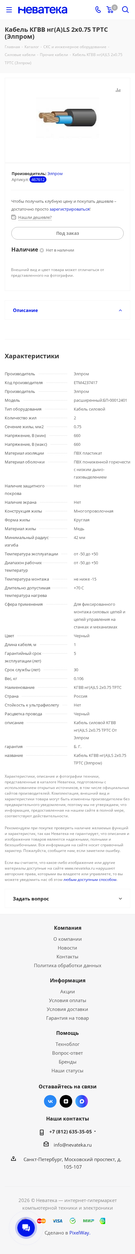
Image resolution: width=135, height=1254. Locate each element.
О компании (67, 939)
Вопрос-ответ (67, 1053)
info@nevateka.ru (73, 1145)
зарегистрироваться (69, 209)
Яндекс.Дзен (66, 1101)
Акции (67, 991)
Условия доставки (67, 1009)
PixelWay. (79, 1232)
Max (81, 1101)
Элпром (55, 173)
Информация (67, 980)
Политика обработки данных (67, 965)
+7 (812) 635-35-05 (70, 1131)
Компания (67, 927)
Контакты (67, 956)
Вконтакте (50, 1101)
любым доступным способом (89, 879)
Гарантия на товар (67, 1018)
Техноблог (67, 1044)
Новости (67, 948)
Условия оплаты (67, 1000)
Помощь (67, 1033)
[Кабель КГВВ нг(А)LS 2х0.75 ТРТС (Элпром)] (68, 117)
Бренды (68, 1061)
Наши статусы (67, 1070)
